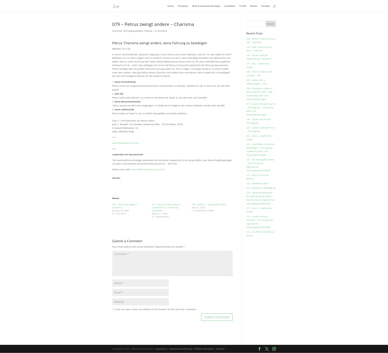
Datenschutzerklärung (180, 348)
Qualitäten (230, 6)
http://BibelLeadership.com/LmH (148, 169)
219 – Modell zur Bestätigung (261, 187)
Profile (242, 6)
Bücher (254, 6)
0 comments (161, 30)
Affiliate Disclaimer (204, 348)
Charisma (117, 30)
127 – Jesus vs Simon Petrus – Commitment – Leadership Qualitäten (167, 207)
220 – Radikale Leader (257, 183)
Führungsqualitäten (133, 30)
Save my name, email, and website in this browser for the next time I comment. (156, 309)
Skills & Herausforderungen (206, 6)
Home (170, 6)
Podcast (148, 30)
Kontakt (265, 6)
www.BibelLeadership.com (125, 143)
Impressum (161, 348)
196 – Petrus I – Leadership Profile (209, 204)
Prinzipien (183, 6)
